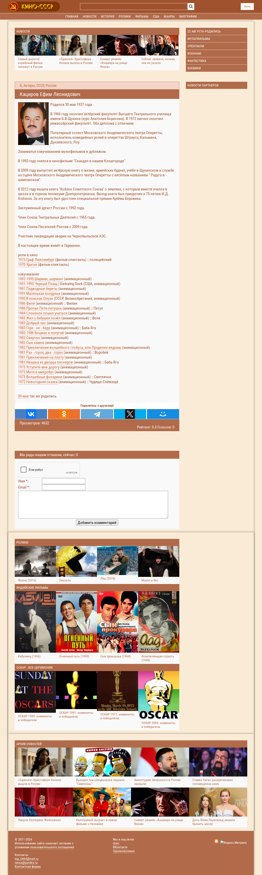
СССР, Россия (46, 86)
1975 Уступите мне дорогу (39, 367)
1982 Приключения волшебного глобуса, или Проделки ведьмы (69, 347)
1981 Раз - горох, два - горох (40, 352)
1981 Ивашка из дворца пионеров (45, 362)
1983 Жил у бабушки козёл (39, 318)
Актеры (29, 86)
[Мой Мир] (163, 414)
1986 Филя (26, 303)
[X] (130, 414)
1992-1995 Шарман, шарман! (40, 278)
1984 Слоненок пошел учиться (42, 313)
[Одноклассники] (64, 414)
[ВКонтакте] (31, 414)
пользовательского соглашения (52, 847)
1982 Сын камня (31, 342)
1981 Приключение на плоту (41, 357)
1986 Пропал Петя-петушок (40, 308)
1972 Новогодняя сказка (38, 381)
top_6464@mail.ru (26, 859)
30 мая (23, 396)
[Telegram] (97, 414)
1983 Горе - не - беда (34, 328)
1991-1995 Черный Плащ (37, 283)
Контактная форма (28, 866)
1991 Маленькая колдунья (39, 293)
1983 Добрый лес (32, 323)
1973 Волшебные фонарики (40, 377)
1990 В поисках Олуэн (35, 298)
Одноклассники (123, 851)
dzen (116, 843)
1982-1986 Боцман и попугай (41, 332)
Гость (247, 6)
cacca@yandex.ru (26, 863)
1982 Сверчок (29, 337)
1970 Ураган (27, 264)
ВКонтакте (120, 847)
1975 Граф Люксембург (36, 259)
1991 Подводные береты (38, 288)
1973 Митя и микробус (36, 372)
